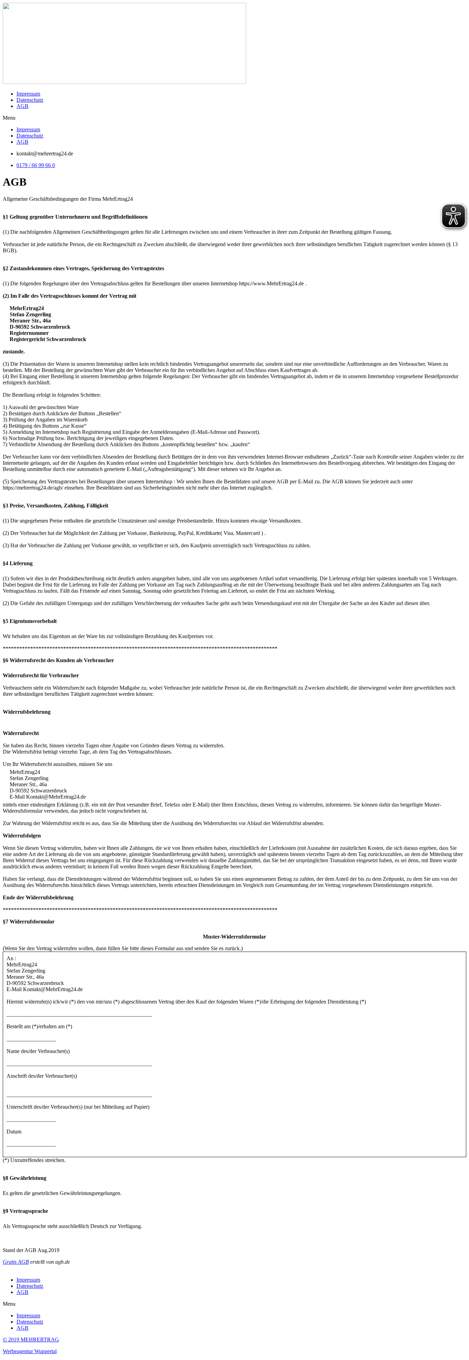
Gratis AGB (16, 1262)
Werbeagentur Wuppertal (30, 1351)
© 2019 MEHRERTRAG (31, 1339)
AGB (22, 106)
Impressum (28, 94)
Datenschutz (29, 100)
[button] (234, 118)
